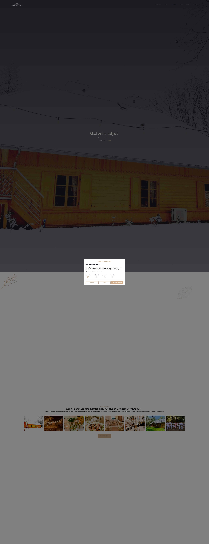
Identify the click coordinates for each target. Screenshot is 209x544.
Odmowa (92, 282)
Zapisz (104, 282)
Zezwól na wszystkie (117, 282)
